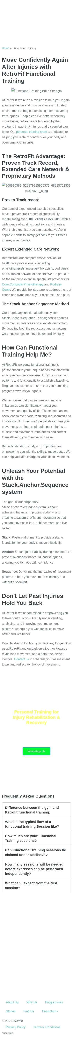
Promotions (50, 1011)
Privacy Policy (16, 1027)
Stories (11, 1011)
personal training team (31, 131)
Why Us (31, 1002)
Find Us (28, 1011)
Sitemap (7, 1033)
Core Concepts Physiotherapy (22, 284)
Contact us (21, 659)
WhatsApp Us (36, 751)
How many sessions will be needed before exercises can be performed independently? (34, 869)
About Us (12, 1002)
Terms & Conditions (46, 1027)
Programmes (54, 1002)
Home (5, 48)
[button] (36, 810)
